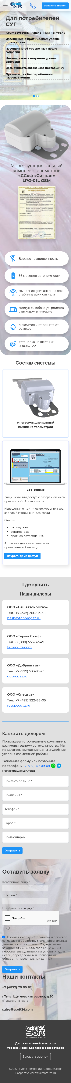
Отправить (12, 850)
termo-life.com (19, 647)
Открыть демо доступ (22, 556)
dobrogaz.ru (17, 676)
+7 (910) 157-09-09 (36, 766)
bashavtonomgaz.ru (24, 618)
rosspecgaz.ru (18, 705)
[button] (34, 96)
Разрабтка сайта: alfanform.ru (35, 1073)
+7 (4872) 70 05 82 (33, 6)
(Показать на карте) (16, 1000)
